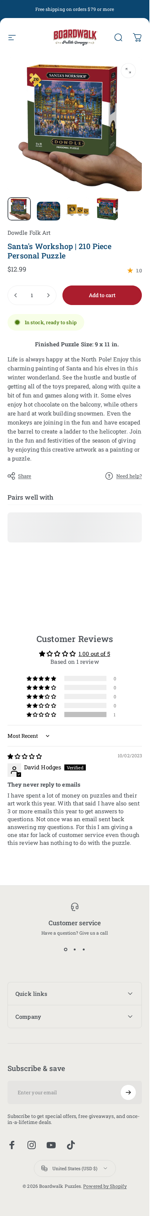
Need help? (129, 476)
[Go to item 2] (48, 211)
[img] (25, 756)
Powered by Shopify (104, 1186)
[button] (42, 714)
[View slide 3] (83, 949)
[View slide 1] (65, 949)
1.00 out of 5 (94, 653)
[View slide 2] (74, 949)
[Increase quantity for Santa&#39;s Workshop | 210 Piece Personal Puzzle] (48, 295)
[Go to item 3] (78, 209)
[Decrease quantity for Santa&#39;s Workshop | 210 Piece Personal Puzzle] (16, 295)
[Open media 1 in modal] (128, 70)
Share (24, 476)
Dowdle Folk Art (29, 232)
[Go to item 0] (19, 209)
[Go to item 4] (107, 209)
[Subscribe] (128, 1092)
